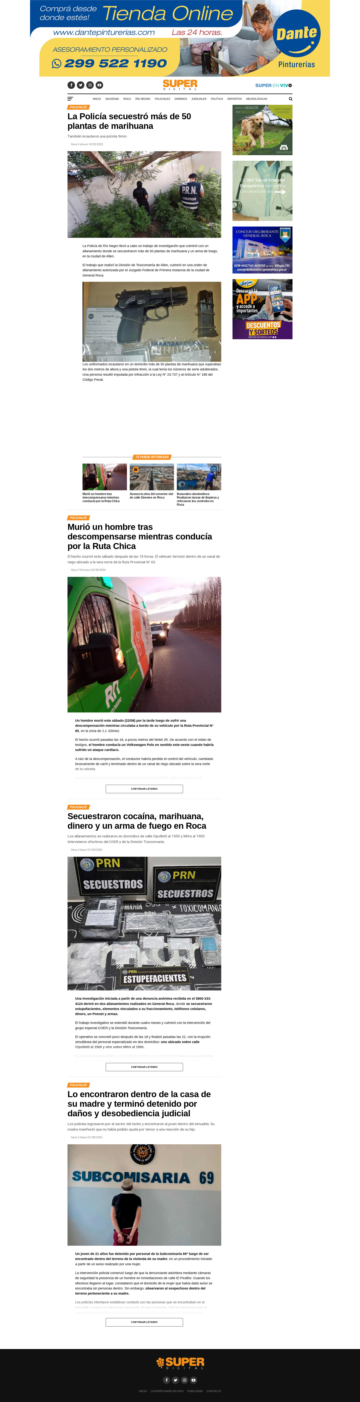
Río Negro (142, 98)
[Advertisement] (151, 422)
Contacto (214, 1391)
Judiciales (198, 98)
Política (217, 98)
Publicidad (195, 1391)
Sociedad (112, 98)
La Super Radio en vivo (167, 1391)
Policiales (162, 98)
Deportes (234, 98)
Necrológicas (256, 98)
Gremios (181, 98)
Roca (127, 98)
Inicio (97, 98)
